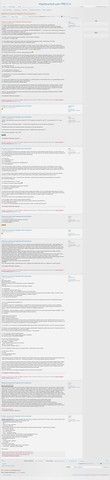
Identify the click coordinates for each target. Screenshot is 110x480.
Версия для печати (74, 17)
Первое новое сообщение (34, 16)
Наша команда (75, 474)
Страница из (50, 16)
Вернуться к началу (81, 102)
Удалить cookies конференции (84, 474)
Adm (4, 23)
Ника (4, 231)
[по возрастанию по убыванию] (76, 460)
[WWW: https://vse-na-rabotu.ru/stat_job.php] (69, 29)
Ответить (4, 16)
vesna (4, 217)
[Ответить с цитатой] (61, 22)
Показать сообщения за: (29, 460)
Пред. (3, 460)
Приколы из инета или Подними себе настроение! (18, 13)
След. (107, 460)
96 (69, 16)
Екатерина (5, 107)
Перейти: (68, 467)
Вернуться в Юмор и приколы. (8, 465)
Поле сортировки (49, 460)
